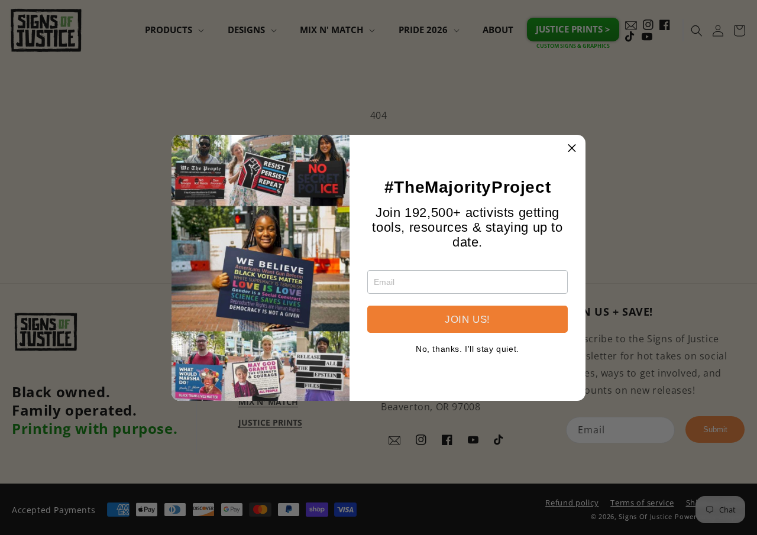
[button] (572, 148)
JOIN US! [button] (467, 319)
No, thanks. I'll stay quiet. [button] (467, 349)
